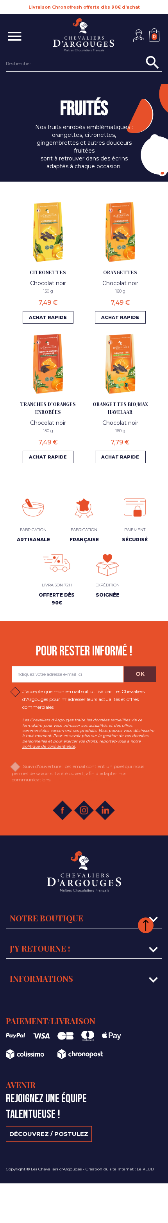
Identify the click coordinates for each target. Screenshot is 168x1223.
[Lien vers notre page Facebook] (59, 810)
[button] (139, 35)
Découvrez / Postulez (48, 1133)
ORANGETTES (120, 272)
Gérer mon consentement (82, 780)
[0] (156, 28)
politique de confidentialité (48, 746)
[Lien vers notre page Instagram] (80, 810)
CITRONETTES (48, 272)
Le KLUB (145, 1169)
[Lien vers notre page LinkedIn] (101, 810)
